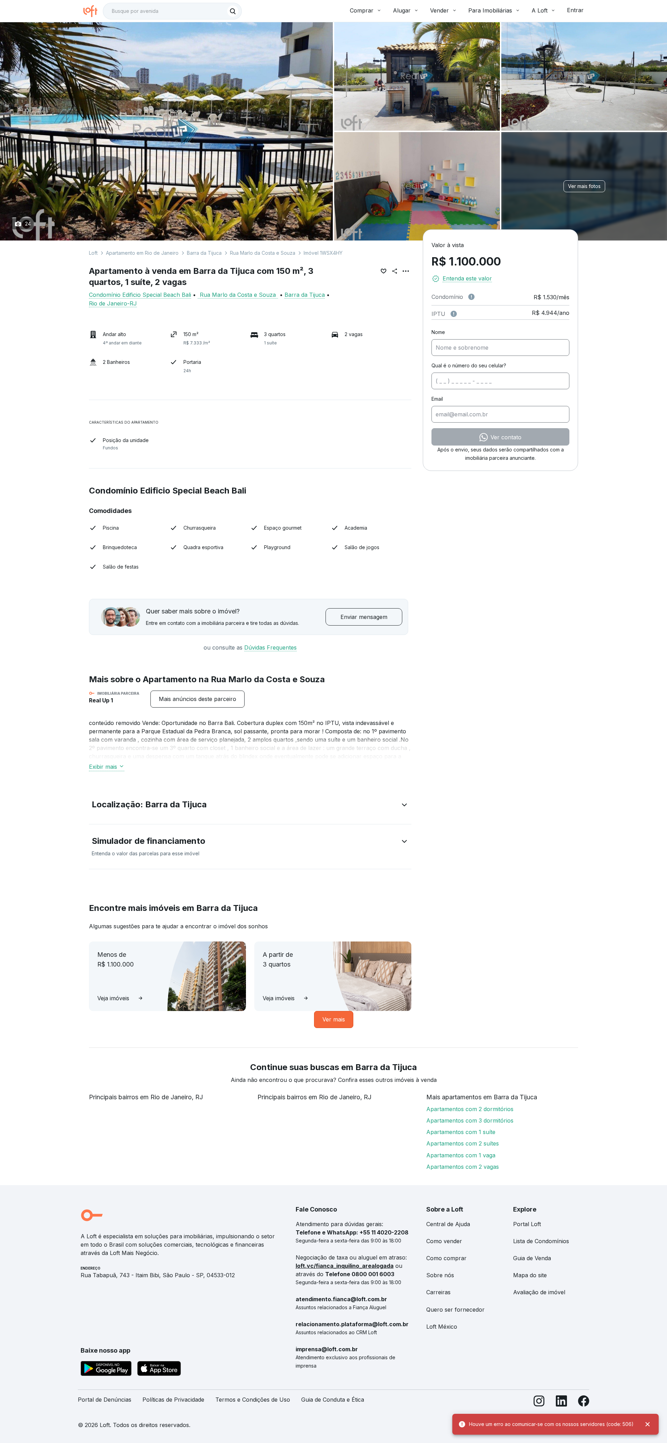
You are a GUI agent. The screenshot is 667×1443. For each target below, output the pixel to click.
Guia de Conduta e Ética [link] (332, 1399)
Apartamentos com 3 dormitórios (469, 1120)
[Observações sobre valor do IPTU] (453, 313)
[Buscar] (232, 11)
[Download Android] (106, 1369)
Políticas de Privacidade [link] (173, 1399)
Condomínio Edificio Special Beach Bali (140, 294)
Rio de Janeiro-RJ (113, 303)
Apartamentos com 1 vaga (460, 1155)
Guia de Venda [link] (532, 1258)
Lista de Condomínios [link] (541, 1241)
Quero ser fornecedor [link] (455, 1309)
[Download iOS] (159, 1369)
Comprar (361, 10)
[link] (197, 699)
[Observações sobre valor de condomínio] (471, 296)
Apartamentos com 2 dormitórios (469, 1109)
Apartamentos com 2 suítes (462, 1143)
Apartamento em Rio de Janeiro (142, 253)
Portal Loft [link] (527, 1224)
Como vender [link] (444, 1241)
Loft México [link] (441, 1326)
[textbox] (172, 11)
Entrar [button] (575, 10)
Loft (93, 253)
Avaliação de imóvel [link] (539, 1292)
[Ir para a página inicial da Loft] (93, 11)
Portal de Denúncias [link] (104, 1399)
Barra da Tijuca (204, 253)
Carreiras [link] (438, 1292)
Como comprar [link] (446, 1258)
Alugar (402, 10)
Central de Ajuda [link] (448, 1224)
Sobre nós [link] (440, 1275)
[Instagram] (539, 1402)
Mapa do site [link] (530, 1275)
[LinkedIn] (561, 1402)
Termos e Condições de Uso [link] (252, 1399)
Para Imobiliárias (490, 10)
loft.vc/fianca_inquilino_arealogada (345, 1265)
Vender (439, 10)
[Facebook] (583, 1402)
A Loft (539, 10)
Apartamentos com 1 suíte (460, 1131)
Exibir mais (103, 766)
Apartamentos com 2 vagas (462, 1166)
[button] (250, 806)
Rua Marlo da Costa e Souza (262, 253)
